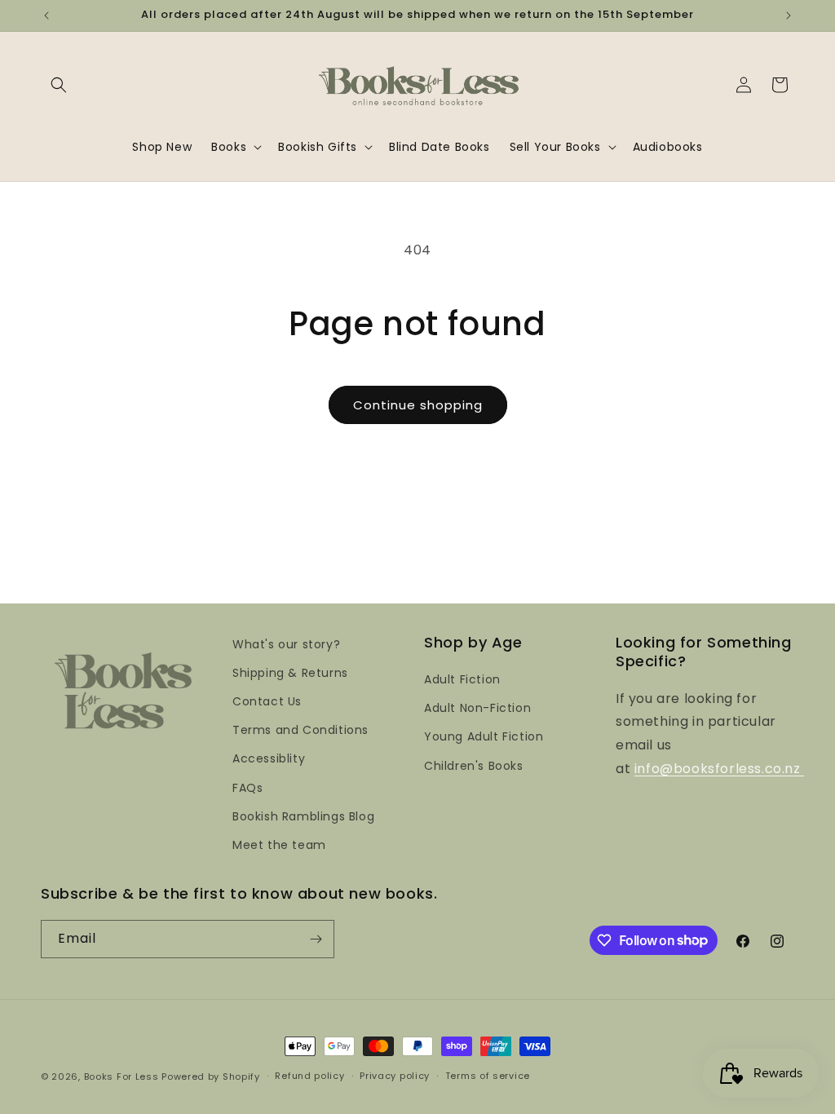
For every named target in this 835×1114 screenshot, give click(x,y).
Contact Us (267, 701)
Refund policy (309, 1075)
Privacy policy (395, 1075)
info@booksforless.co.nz (719, 768)
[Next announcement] (788, 15)
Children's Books (474, 766)
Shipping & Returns (290, 673)
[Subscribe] (316, 939)
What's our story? (286, 644)
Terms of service (487, 1075)
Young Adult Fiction (483, 736)
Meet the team (279, 845)
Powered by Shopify (210, 1076)
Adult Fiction (462, 679)
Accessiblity (268, 758)
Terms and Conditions (300, 730)
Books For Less (121, 1076)
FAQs (247, 788)
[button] (59, 85)
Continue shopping (418, 404)
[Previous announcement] (46, 15)
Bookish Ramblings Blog (303, 816)
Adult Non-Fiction (477, 708)
